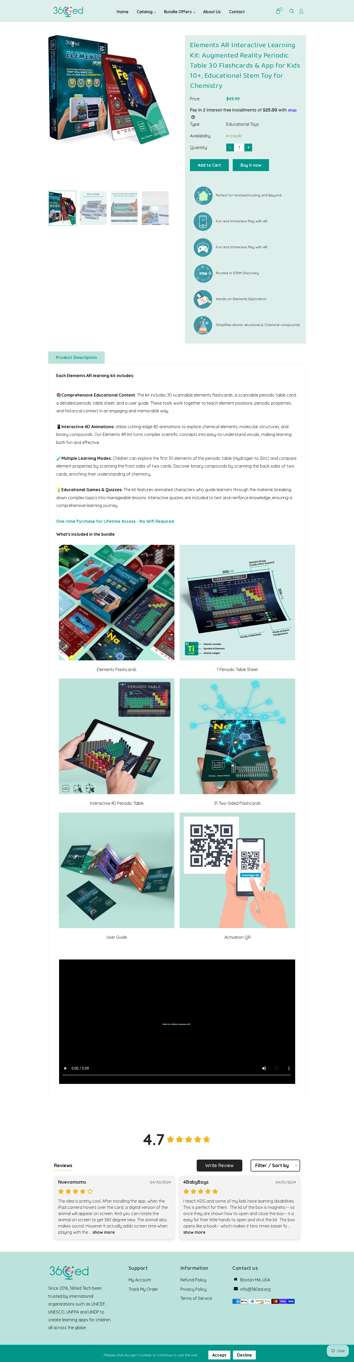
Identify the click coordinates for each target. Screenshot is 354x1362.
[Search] (291, 12)
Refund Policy (193, 1279)
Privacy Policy (193, 1289)
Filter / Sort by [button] (272, 1165)
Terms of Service (196, 1298)
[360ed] (68, 11)
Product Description (76, 357)
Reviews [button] (63, 1165)
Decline (244, 1355)
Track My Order (143, 1289)
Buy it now (250, 165)
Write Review (219, 1165)
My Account (140, 1279)
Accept (219, 1355)
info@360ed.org (255, 1289)
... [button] (101, 1232)
